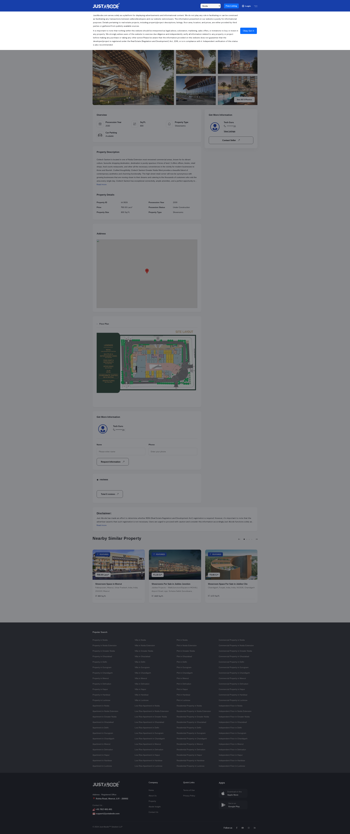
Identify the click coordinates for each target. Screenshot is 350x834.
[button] (231, 6)
